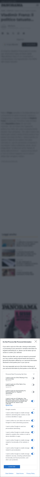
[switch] (32, 378)
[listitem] (20, 374)
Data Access (20, 473)
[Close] (36, 342)
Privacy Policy (31, 473)
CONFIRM (11, 466)
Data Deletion (9, 473)
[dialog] (20, 407)
